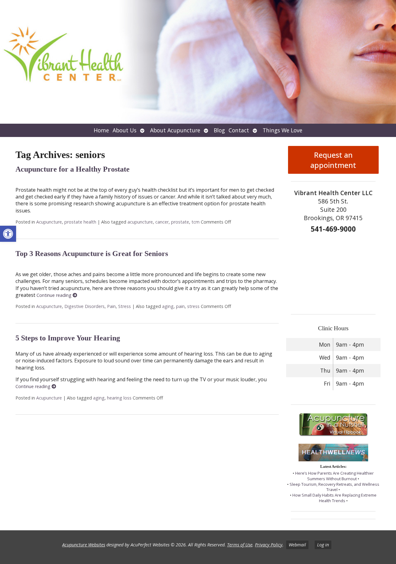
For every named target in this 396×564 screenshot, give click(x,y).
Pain (111, 306)
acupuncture (140, 222)
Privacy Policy (268, 545)
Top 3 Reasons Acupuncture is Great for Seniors (91, 254)
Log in (323, 545)
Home (101, 130)
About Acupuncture (175, 130)
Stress (124, 306)
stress (193, 306)
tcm (196, 222)
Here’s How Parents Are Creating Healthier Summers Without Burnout (334, 475)
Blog (219, 130)
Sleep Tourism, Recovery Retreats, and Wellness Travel (334, 487)
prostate (180, 222)
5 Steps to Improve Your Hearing (67, 338)
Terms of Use (239, 545)
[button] (8, 234)
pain (180, 306)
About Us (124, 130)
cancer (162, 222)
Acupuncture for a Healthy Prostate (72, 169)
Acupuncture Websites (83, 545)
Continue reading (55, 295)
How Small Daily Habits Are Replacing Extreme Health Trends (334, 497)
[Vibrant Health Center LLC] (198, 62)
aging (168, 306)
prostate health (80, 222)
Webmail (297, 545)
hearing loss (119, 398)
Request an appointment (333, 160)
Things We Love (282, 130)
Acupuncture (49, 222)
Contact (239, 130)
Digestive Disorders (84, 306)
